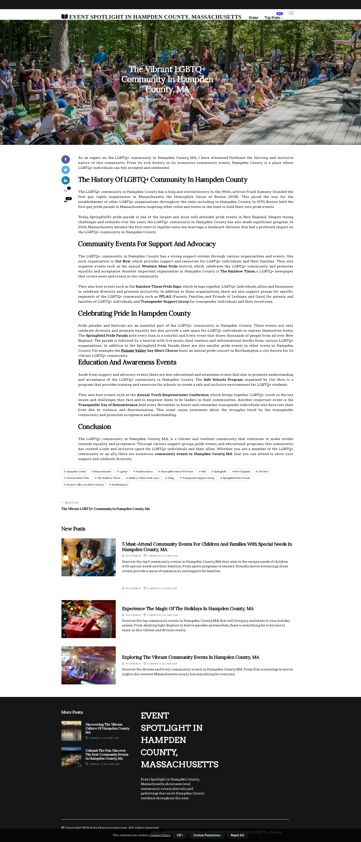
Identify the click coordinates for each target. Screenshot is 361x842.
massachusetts (102, 471)
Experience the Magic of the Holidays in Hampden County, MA (187, 608)
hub (203, 471)
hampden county (76, 471)
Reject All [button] (237, 835)
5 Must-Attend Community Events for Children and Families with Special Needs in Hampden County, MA (207, 546)
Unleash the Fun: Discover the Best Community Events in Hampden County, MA (106, 754)
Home (253, 17)
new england (242, 471)
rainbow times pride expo (144, 477)
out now (263, 471)
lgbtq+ (123, 471)
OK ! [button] (180, 835)
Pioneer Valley (133, 351)
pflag (171, 477)
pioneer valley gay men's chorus (85, 484)
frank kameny (144, 471)
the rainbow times (108, 477)
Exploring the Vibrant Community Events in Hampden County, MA (190, 657)
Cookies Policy (159, 835)
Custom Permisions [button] (206, 835)
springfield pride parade (236, 477)
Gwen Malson (153, 98)
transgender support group (198, 477)
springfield (220, 471)
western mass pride (77, 477)
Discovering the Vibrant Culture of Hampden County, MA (107, 728)
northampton (119, 484)
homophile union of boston (177, 471)
